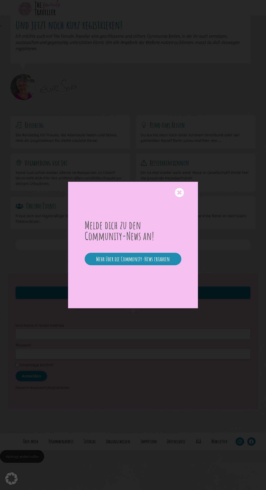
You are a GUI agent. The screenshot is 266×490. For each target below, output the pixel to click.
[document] (133, 245)
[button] (11, 478)
